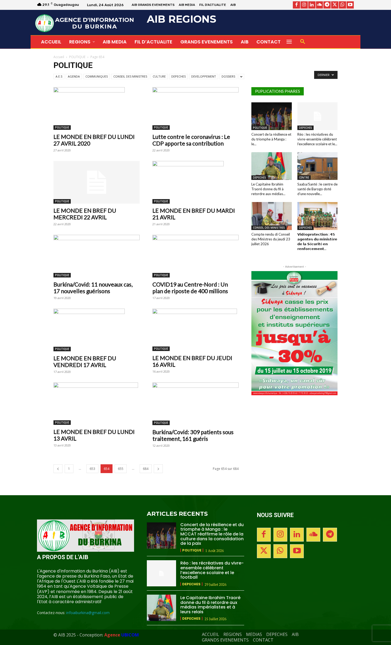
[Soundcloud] (319, 5)
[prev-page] (58, 468)
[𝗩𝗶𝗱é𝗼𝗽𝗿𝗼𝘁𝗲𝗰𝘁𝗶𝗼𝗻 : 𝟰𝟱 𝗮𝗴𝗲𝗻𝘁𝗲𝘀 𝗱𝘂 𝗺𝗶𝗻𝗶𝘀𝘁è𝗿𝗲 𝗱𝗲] (317, 216)
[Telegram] (327, 5)
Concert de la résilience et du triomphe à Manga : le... (271, 139)
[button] (302, 41)
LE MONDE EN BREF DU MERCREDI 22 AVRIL (84, 213)
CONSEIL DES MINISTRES (130, 76)
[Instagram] (304, 5)
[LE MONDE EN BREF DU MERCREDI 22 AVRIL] (96, 182)
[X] (335, 5)
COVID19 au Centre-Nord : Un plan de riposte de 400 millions (190, 287)
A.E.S (59, 76)
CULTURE (159, 76)
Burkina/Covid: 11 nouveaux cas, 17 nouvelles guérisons (92, 287)
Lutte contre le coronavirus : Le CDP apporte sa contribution (191, 140)
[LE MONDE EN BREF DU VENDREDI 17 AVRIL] (96, 330)
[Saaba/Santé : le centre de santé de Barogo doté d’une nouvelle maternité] (317, 166)
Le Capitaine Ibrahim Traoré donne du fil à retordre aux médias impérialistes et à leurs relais (210, 605)
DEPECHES (178, 76)
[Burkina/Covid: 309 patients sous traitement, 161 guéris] (195, 403)
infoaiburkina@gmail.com (88, 612)
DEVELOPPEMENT (203, 76)
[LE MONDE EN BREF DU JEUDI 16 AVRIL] (195, 330)
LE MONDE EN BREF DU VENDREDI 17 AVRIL (84, 361)
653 (92, 468)
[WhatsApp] (342, 5)
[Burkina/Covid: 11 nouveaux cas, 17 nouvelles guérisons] (96, 256)
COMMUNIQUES (96, 76)
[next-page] (158, 468)
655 (120, 468)
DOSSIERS (228, 76)
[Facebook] (296, 5)
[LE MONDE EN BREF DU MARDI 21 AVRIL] (195, 182)
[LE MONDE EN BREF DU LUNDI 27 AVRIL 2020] (96, 108)
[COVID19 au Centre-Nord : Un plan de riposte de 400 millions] (195, 256)
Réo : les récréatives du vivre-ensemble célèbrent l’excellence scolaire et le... (317, 139)
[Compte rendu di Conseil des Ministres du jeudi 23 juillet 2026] (271, 216)
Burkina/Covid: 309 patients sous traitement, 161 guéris (193, 435)
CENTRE (304, 177)
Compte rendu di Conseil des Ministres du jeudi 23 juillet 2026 (270, 239)
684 (145, 468)
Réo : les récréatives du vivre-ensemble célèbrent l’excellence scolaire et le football (212, 570)
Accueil (58, 57)
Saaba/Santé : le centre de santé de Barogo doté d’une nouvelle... (317, 189)
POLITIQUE (77, 57)
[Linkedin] (312, 5)
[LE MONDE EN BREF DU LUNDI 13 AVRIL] (96, 403)
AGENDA (74, 76)
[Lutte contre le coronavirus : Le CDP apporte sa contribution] (195, 108)
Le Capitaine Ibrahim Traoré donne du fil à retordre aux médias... (268, 189)
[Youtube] (350, 5)
